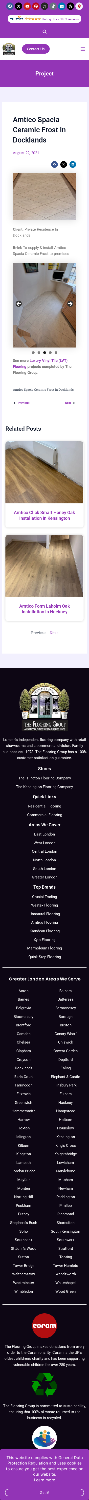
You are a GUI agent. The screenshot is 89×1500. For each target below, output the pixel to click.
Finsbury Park (65, 1085)
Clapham (23, 1051)
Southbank (23, 1240)
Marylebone (65, 1171)
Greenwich (23, 1102)
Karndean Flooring (45, 931)
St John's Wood (23, 1248)
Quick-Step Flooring (44, 957)
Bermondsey (65, 1008)
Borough (65, 1016)
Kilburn (23, 1145)
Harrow (24, 1119)
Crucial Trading (44, 897)
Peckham (23, 1205)
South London (44, 869)
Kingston (23, 1154)
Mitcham (65, 1180)
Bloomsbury (23, 1016)
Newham (65, 1188)
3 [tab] (44, 352)
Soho (23, 1231)
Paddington (65, 1197)
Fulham (66, 1094)
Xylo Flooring (44, 940)
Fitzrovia (24, 1094)
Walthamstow (23, 1274)
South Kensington (65, 1231)
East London (44, 834)
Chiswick (65, 1042)
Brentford (23, 1025)
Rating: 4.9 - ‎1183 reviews (60, 19)
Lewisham (65, 1162)
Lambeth (23, 1162)
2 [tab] (39, 352)
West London (44, 843)
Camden (23, 1034)
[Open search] (44, 31)
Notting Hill (23, 1197)
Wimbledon (23, 1291)
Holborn (65, 1119)
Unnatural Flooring (44, 914)
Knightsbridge (65, 1154)
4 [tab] (50, 352)
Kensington (65, 1137)
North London (44, 860)
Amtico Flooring (44, 922)
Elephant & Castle (65, 1077)
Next (70, 304)
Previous (19, 304)
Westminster (23, 1283)
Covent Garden (65, 1051)
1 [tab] (33, 352)
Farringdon (23, 1085)
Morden (23, 1188)
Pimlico (65, 1205)
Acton (23, 991)
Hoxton (24, 1128)
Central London (44, 851)
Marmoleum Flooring (44, 948)
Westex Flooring (44, 905)
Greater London (44, 877)
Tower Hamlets (65, 1265)
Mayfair (23, 1180)
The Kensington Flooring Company (44, 787)
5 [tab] (56, 352)
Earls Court (23, 1077)
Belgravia (23, 1008)
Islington (23, 1137)
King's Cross (65, 1145)
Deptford (65, 1059)
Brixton (65, 1025)
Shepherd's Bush (23, 1223)
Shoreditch (65, 1223)
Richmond (65, 1214)
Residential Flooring (44, 806)
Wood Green (65, 1291)
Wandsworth (65, 1274)
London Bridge (23, 1171)
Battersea (65, 999)
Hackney (65, 1102)
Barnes (23, 999)
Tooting (65, 1257)
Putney (23, 1214)
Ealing (66, 1068)
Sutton (23, 1257)
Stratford (65, 1248)
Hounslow (65, 1128)
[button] (83, 49)
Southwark (65, 1240)
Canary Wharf (66, 1034)
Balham (65, 991)
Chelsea (23, 1042)
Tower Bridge (23, 1265)
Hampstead (65, 1111)
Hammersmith (23, 1111)
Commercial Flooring (44, 815)
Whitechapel (65, 1283)
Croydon (23, 1059)
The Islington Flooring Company (44, 778)
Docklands (23, 1068)
